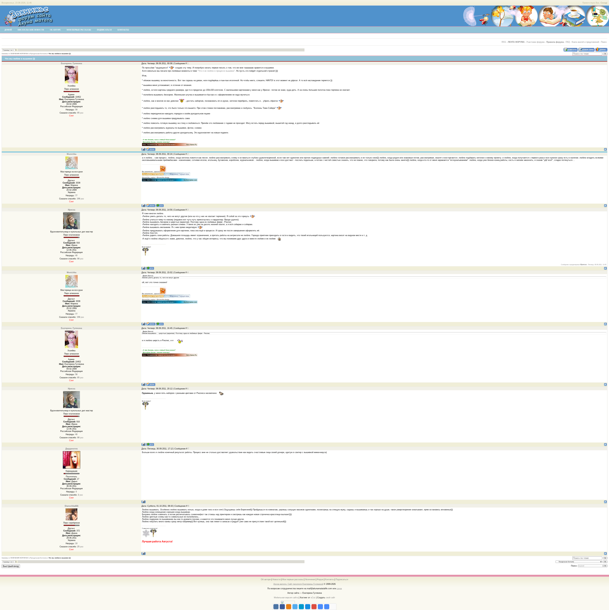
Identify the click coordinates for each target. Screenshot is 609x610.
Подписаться (342, 579)
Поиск (604, 42)
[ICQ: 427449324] (160, 205)
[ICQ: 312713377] (150, 268)
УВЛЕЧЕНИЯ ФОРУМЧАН (19, 53)
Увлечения (310, 579)
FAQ (568, 42)
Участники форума (535, 42)
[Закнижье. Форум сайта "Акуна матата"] (28, 25)
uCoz (313, 597)
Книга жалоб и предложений (585, 42)
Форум (320, 579)
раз (80, 113)
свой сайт (330, 597)
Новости (276, 579)
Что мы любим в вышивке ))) (60, 53)
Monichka (71, 154)
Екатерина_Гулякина (71, 63)
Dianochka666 (71, 506)
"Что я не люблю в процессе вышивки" (216, 71)
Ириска (71, 210)
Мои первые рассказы (292, 579)
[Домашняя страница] (150, 149)
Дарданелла (71, 448)
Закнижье (5, 53)
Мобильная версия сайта (286, 597)
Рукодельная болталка (38, 53)
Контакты (329, 579)
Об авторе (266, 579)
